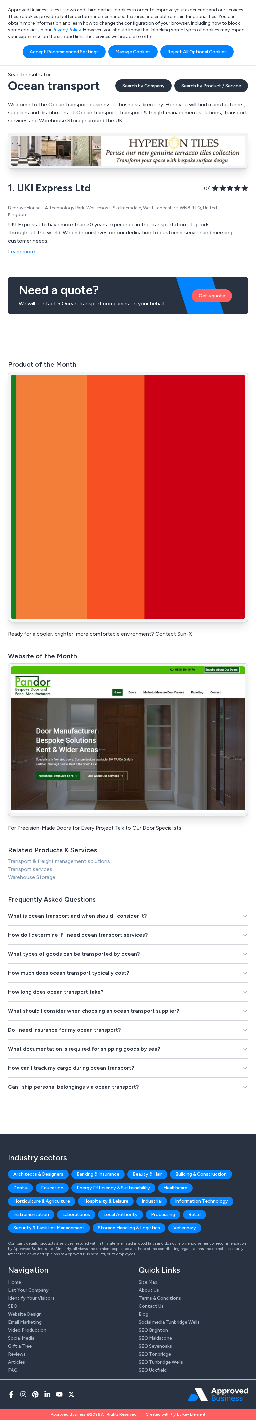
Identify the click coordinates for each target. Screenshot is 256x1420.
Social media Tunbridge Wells (169, 1322)
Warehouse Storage (31, 877)
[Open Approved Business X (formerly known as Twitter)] (71, 1394)
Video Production (27, 1330)
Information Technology (201, 1201)
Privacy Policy (67, 30)
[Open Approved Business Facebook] (11, 1394)
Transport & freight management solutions (59, 861)
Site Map (148, 1282)
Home (14, 1282)
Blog (143, 1314)
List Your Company (28, 1290)
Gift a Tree (20, 1346)
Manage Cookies (133, 52)
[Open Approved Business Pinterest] (35, 1394)
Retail (194, 1214)
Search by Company (143, 86)
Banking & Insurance (98, 1174)
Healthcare (175, 1188)
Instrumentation (31, 1214)
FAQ (13, 1370)
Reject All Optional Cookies (197, 52)
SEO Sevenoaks (155, 1346)
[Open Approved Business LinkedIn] (47, 1394)
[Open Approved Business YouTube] (59, 1394)
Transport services (30, 869)
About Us (149, 1290)
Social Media (21, 1338)
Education (52, 1188)
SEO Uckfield (153, 1370)
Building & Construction (201, 1174)
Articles (16, 1362)
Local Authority (120, 1214)
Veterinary (184, 1228)
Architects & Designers (38, 1174)
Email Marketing (25, 1322)
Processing (163, 1214)
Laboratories (76, 1214)
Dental (20, 1188)
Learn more (21, 251)
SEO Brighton (153, 1330)
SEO (12, 1306)
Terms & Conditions (160, 1298)
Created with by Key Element (175, 1414)
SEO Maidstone (155, 1338)
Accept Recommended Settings (64, 52)
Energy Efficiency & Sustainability (113, 1188)
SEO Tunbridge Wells (161, 1362)
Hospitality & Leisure (105, 1201)
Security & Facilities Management (49, 1228)
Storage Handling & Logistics (129, 1228)
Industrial (152, 1201)
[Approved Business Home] (218, 1394)
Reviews (17, 1354)
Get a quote (212, 296)
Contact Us (151, 1306)
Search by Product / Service (211, 86)
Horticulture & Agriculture (41, 1201)
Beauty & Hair (147, 1174)
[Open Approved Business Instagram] (23, 1394)
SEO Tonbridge (155, 1354)
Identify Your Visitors (31, 1298)
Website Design (25, 1314)
